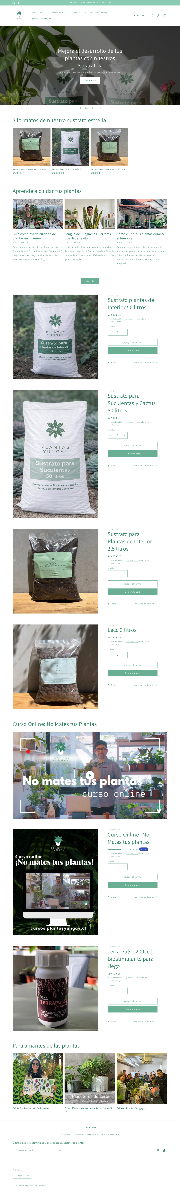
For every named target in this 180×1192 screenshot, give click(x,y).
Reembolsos (92, 1134)
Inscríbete (90, 73)
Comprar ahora (132, 350)
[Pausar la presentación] (100, 108)
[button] (152, 16)
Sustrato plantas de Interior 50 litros (66, 169)
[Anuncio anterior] (60, 2)
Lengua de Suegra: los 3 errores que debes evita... (88, 236)
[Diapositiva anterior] (80, 108)
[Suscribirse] (60, 1150)
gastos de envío (132, 319)
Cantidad (111, 327)
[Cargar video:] (90, 775)
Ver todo (90, 281)
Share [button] (113, 362)
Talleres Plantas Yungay (130, 1108)
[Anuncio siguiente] (120, 2)
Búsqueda (65, 1134)
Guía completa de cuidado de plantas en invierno (34, 236)
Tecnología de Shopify (38, 1186)
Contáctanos (78, 1134)
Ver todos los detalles (144, 362)
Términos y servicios (110, 1134)
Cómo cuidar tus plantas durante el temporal (141, 236)
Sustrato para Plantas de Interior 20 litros (108, 169)
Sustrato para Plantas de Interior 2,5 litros (30, 169)
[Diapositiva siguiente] (93, 108)
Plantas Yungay (24, 1186)
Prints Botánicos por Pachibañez (31, 1108)
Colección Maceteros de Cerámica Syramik (88, 1108)
